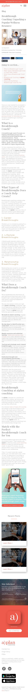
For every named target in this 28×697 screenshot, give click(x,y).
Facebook (6, 58)
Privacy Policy (6, 688)
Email (5, 61)
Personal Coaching (15, 52)
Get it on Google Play (9, 676)
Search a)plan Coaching (21, 5)
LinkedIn (20, 58)
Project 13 (7, 690)
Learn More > (8, 543)
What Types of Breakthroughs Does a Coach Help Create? (14, 71)
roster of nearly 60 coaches (17, 407)
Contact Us (6, 649)
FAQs (3, 654)
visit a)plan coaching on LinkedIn (9, 668)
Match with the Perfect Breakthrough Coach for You (12, 81)
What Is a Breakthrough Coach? (13, 69)
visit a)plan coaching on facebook (4, 668)
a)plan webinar (18, 1)
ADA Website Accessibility (15, 688)
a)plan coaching (6, 5)
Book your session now (12, 505)
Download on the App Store (9, 681)
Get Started (14, 631)
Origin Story (6, 652)
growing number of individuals (11, 116)
